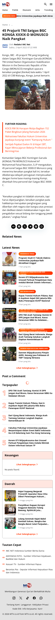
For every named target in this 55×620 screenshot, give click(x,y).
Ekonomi (27, 10)
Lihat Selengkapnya (25, 368)
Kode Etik (17, 608)
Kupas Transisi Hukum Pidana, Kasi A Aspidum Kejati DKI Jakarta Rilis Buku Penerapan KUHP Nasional (36, 298)
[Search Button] (45, 4)
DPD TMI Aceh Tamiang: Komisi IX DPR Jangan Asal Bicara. (34, 311)
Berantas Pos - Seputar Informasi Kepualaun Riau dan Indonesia (29, 571)
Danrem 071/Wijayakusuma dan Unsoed (32, 273)
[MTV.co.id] (6, 4)
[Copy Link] (13, 226)
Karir (40, 608)
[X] (24, 226)
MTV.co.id (14, 614)
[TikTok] (27, 598)
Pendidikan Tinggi (27, 254)
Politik (15, 10)
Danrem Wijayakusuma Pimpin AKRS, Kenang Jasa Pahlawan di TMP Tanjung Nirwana (34, 355)
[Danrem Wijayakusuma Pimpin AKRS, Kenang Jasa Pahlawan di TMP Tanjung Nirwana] (9, 354)
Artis (37, 10)
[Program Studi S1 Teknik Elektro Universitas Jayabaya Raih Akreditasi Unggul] (9, 259)
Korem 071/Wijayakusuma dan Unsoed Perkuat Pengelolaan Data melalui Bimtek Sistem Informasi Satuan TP (35, 280)
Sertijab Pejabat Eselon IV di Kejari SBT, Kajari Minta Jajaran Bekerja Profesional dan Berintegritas (28, 148)
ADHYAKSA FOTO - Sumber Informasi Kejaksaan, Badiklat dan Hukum (28, 557)
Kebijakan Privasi (40, 604)
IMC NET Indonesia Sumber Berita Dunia (25, 550)
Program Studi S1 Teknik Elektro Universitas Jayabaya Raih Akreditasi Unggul (34, 260)
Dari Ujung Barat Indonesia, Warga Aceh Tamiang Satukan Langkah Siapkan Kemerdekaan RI (35, 337)
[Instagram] (14, 598)
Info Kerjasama (29, 608)
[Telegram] (30, 226)
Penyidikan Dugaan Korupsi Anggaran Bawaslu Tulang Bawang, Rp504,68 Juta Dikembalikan (31, 508)
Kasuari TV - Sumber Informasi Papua (23, 564)
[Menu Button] (51, 4)
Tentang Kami (13, 604)
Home (5, 10)
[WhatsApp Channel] (41, 598)
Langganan (26, 604)
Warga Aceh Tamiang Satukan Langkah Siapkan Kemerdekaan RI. (34, 330)
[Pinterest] (36, 226)
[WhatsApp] (41, 226)
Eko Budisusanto (27, 291)
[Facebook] (19, 226)
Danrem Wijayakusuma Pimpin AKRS (34, 348)
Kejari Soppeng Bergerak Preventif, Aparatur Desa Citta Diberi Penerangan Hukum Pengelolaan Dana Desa (32, 494)
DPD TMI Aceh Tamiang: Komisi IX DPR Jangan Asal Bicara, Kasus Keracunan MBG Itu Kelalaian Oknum (35, 317)
